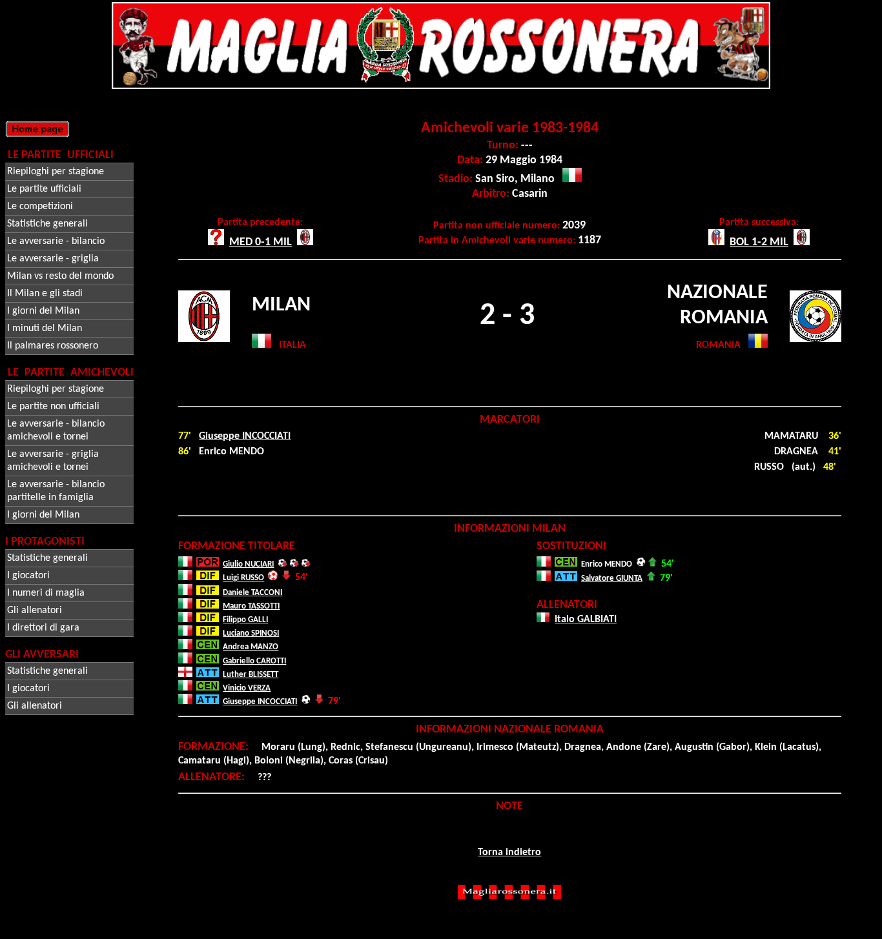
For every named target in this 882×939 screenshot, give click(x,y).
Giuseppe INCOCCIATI (245, 436)
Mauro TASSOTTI (251, 606)
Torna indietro (509, 852)
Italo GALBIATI (586, 619)
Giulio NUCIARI (248, 564)
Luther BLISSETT (250, 675)
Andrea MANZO (250, 647)
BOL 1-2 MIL (759, 242)
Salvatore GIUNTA (611, 578)
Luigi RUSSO (243, 578)
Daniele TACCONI (252, 593)
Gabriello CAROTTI (254, 661)
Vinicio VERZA (247, 688)
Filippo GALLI (245, 620)
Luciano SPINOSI (251, 633)
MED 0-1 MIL (260, 242)
